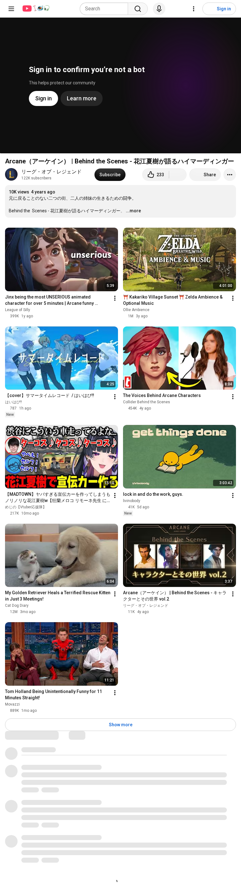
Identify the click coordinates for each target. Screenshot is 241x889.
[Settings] (193, 9)
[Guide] (11, 9)
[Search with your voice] (159, 9)
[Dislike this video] (178, 174)
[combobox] (105, 9)
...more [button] (133, 210)
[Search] (138, 9)
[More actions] (229, 174)
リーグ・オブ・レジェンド (51, 172)
